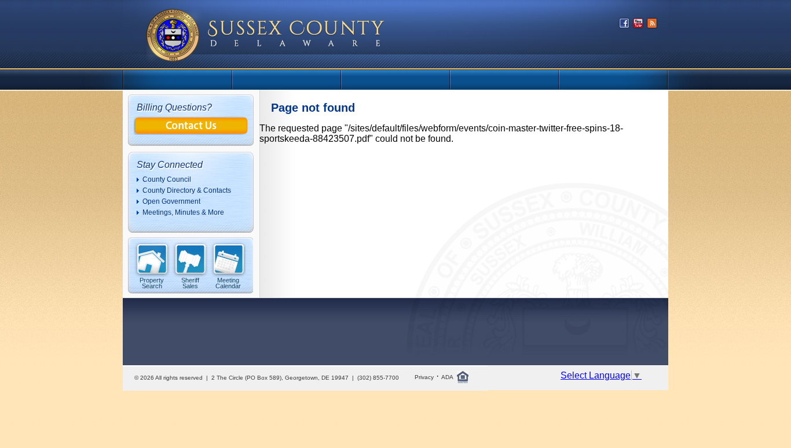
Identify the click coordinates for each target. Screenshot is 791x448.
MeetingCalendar (228, 283)
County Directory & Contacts (186, 190)
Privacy (424, 377)
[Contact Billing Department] (191, 132)
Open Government (171, 201)
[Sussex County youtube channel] (638, 26)
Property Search (152, 283)
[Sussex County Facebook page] (624, 26)
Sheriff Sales (190, 283)
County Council (166, 179)
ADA (447, 377)
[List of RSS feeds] (652, 26)
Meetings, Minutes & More (183, 212)
